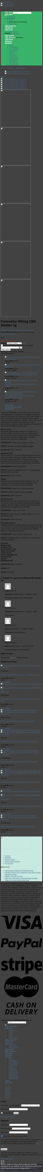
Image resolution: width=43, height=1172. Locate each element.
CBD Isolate (9, 35)
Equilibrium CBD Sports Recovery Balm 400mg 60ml (19, 761)
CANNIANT (13, 55)
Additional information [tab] (13, 407)
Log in (16, 1113)
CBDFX (11, 53)
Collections (10, 68)
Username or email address (11, 1105)
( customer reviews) (8, 334)
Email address (6, 1128)
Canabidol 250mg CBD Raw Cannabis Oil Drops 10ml (19, 741)
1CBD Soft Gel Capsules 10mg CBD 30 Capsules (18, 826)
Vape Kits (12, 16)
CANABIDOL (13, 47)
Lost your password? (8, 1116)
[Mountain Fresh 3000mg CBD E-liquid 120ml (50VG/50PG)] (17, 71)
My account (9, 863)
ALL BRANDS (13, 64)
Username (5, 1125)
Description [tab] (9, 405)
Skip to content (6, 2)
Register (4, 1149)
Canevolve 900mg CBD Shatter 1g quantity (18, 345)
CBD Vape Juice (11, 12)
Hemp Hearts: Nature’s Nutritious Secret (19, 870)
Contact (7, 856)
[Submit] (5, 15)
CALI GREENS (14, 49)
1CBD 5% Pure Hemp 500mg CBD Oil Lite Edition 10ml (20, 782)
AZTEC (11, 45)
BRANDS (8, 43)
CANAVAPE (13, 51)
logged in (13, 657)
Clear (24, 343)
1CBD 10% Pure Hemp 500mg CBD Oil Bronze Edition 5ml (21, 806)
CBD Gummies (14, 33)
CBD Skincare (10, 37)
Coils (10, 22)
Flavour (4, 343)
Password (5, 1109)
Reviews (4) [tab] (9, 409)
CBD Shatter (20, 68)
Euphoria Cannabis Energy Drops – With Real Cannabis (20, 674)
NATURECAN (13, 62)
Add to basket (6, 349)
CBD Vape (9, 14)
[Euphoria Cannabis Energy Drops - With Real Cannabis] (21, 665)
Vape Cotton (13, 24)
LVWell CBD (13, 57)
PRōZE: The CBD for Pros (14, 876)
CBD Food (9, 30)
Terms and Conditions (12, 861)
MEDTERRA (13, 60)
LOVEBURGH (13, 58)
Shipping (8, 858)
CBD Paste (9, 39)
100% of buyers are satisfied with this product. (17, 330)
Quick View (5, 667)
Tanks (11, 20)
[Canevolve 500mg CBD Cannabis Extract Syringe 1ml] (17, 73)
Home (3, 68)
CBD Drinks (13, 31)
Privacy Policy (10, 859)
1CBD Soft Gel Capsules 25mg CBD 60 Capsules (18, 721)
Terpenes (8, 41)
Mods (11, 18)
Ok (31, 1168)
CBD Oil (9, 28)
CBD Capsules (10, 26)
